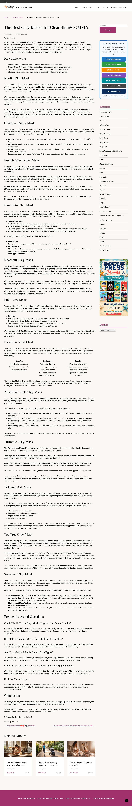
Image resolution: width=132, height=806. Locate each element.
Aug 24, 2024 (8, 34)
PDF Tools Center (114, 75)
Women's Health (105, 250)
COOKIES (46, 798)
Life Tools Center (114, 91)
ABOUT (20, 798)
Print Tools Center (113, 81)
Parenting (101, 7)
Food (101, 173)
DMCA (51, 798)
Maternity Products (107, 181)
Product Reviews (106, 220)
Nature (102, 190)
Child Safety (104, 155)
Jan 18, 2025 (10, 769)
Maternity (103, 177)
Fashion (102, 168)
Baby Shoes (104, 138)
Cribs (101, 160)
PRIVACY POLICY (59, 798)
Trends (102, 242)
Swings (102, 233)
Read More (11, 772)
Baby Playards (105, 129)
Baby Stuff (87, 7)
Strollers (103, 229)
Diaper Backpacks (106, 164)
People (102, 203)
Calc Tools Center (113, 65)
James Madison (21, 34)
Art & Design (104, 116)
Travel (102, 237)
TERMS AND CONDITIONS (72, 798)
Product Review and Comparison (111, 216)
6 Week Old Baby (106, 112)
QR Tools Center (113, 70)
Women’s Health (118, 7)
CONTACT (39, 798)
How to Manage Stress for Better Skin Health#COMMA (73, 726)
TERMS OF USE (85, 798)
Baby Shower (104, 142)
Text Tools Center (114, 59)
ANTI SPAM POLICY (29, 798)
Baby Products (105, 134)
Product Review (105, 211)
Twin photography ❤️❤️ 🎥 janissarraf (20, 726)
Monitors (103, 185)
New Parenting (105, 194)
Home (75, 7)
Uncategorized (105, 246)
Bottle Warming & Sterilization (111, 151)
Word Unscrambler (113, 86)
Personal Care (17, 17)
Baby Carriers (105, 121)
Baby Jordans (104, 125)
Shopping (103, 224)
